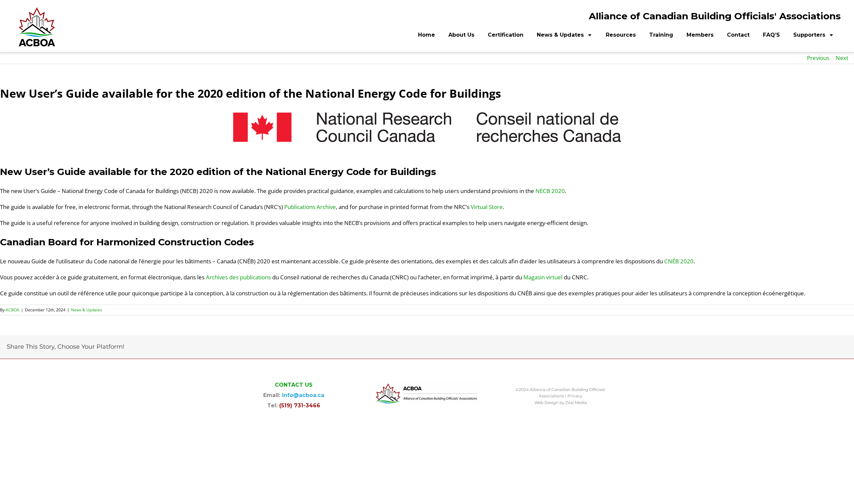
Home (426, 35)
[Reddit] (792, 347)
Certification (505, 35)
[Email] (845, 347)
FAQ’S (771, 35)
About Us (461, 35)
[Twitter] (781, 347)
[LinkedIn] (803, 347)
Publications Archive (310, 207)
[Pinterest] (824, 347)
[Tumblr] (813, 347)
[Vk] (835, 347)
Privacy (574, 395)
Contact (738, 35)
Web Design (546, 402)
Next (842, 58)
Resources (621, 35)
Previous (818, 58)
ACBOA (12, 310)
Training (661, 35)
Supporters (809, 35)
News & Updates (560, 35)
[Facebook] (771, 347)
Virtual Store (487, 207)
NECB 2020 (550, 191)
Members (700, 35)
